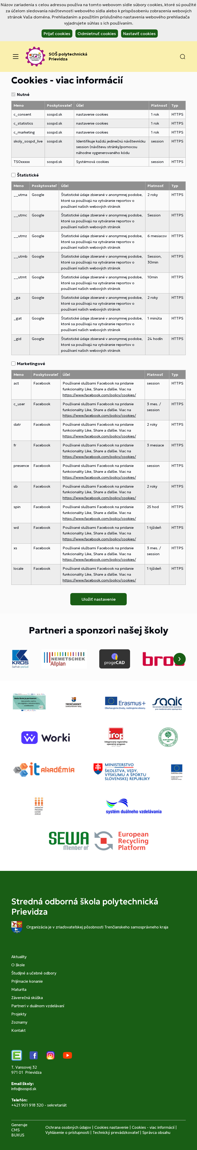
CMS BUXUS (17, 1132)
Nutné (23, 94)
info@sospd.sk (23, 1088)
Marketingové (31, 363)
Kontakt (18, 1030)
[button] (183, 56)
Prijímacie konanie (27, 981)
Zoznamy (19, 1022)
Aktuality (19, 956)
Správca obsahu (156, 1132)
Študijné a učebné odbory (33, 973)
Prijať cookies (57, 33)
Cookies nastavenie (111, 1127)
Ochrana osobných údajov (68, 1127)
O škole (18, 964)
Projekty (18, 1014)
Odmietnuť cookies (96, 33)
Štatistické (28, 175)
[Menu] (15, 56)
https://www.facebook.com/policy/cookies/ (99, 395)
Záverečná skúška (27, 997)
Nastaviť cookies (139, 33)
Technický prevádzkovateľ (116, 1132)
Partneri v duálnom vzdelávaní (37, 1005)
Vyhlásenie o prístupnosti (67, 1132)
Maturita (18, 989)
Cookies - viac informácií (153, 1127)
